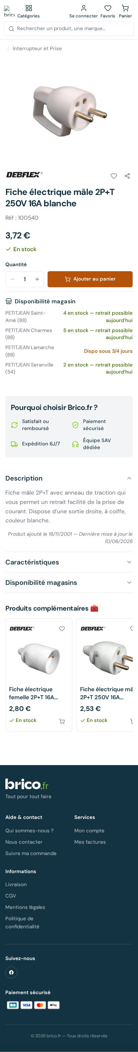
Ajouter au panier (94, 279)
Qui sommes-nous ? (29, 830)
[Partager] (127, 176)
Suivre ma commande (31, 853)
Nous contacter (24, 842)
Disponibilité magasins (41, 582)
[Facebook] (11, 972)
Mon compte (89, 830)
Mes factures (90, 842)
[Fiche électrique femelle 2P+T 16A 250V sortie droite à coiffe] (39, 675)
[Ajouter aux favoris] (114, 176)
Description (24, 478)
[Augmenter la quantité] (37, 279)
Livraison (16, 884)
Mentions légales (25, 907)
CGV (10, 895)
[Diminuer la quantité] (12, 279)
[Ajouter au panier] (62, 721)
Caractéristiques (32, 562)
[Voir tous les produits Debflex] (24, 175)
